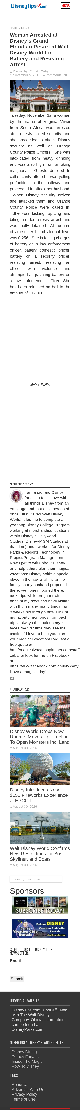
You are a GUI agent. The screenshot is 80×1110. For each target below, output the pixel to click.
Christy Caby (39, 71)
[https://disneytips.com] (29, 6)
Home (14, 28)
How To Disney (25, 1066)
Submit (17, 979)
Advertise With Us (28, 1089)
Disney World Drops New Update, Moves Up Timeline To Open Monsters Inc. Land (39, 737)
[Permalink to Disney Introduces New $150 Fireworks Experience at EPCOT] (40, 784)
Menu (65, 5)
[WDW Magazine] (40, 912)
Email (15, 960)
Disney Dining (24, 1051)
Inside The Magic (27, 1061)
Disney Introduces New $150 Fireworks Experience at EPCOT (39, 795)
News (25, 28)
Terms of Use (24, 1099)
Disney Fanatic (25, 1056)
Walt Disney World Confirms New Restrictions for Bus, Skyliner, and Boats (40, 854)
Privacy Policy (24, 1094)
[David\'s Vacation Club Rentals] (40, 936)
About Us (20, 1084)
